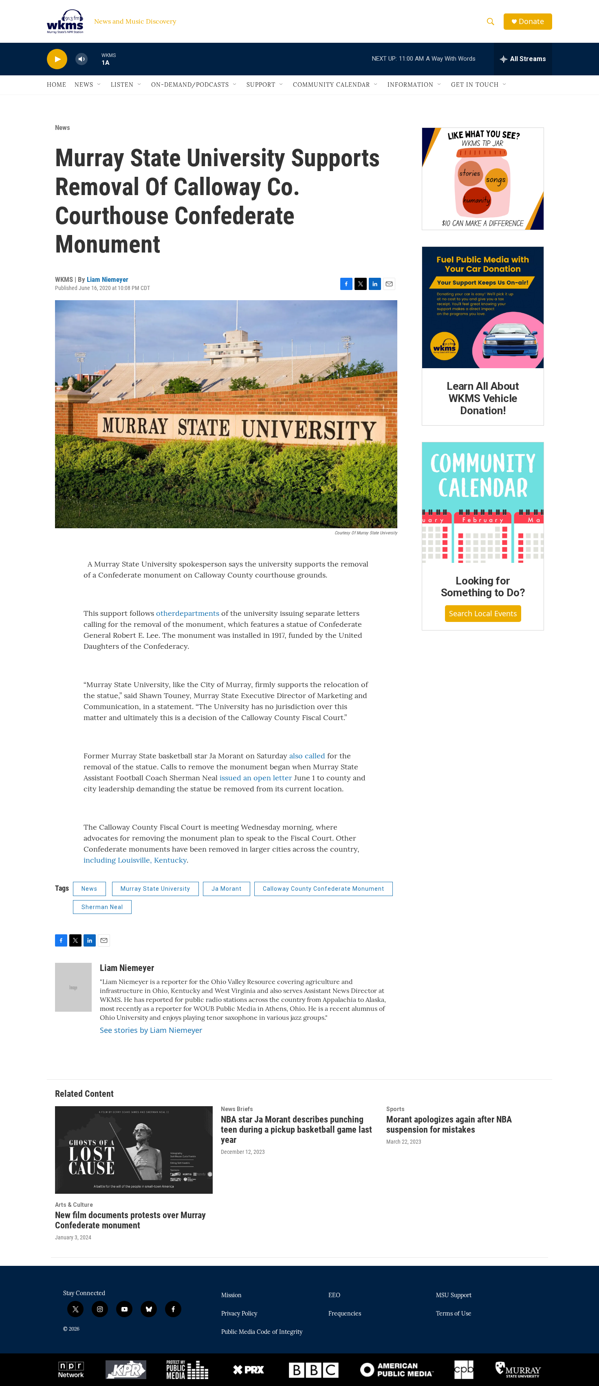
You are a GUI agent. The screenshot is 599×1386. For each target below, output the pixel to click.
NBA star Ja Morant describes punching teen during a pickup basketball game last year (296, 1129)
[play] (57, 59)
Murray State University (155, 888)
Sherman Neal (102, 907)
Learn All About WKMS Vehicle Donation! (483, 398)
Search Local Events (483, 613)
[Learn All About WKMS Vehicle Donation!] (483, 307)
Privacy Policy (239, 1314)
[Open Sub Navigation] (99, 84)
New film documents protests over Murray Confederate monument (130, 1220)
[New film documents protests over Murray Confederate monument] (134, 1150)
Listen (122, 84)
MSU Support (453, 1295)
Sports (395, 1109)
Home (56, 84)
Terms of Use (453, 1314)
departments (197, 613)
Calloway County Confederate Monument (323, 888)
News (84, 84)
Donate (531, 21)
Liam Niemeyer (107, 279)
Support (261, 84)
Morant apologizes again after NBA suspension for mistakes (449, 1124)
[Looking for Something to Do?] (483, 502)
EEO (334, 1295)
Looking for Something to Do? (483, 587)
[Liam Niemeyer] (73, 987)
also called (307, 755)
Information (411, 84)
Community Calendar (331, 84)
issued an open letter (256, 777)
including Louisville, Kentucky (135, 860)
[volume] (81, 59)
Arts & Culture (74, 1204)
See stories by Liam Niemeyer (151, 1030)
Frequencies (344, 1314)
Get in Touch (475, 84)
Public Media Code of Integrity (261, 1332)
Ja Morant (226, 888)
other (165, 613)
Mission (231, 1295)
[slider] (94, 59)
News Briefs (237, 1109)
